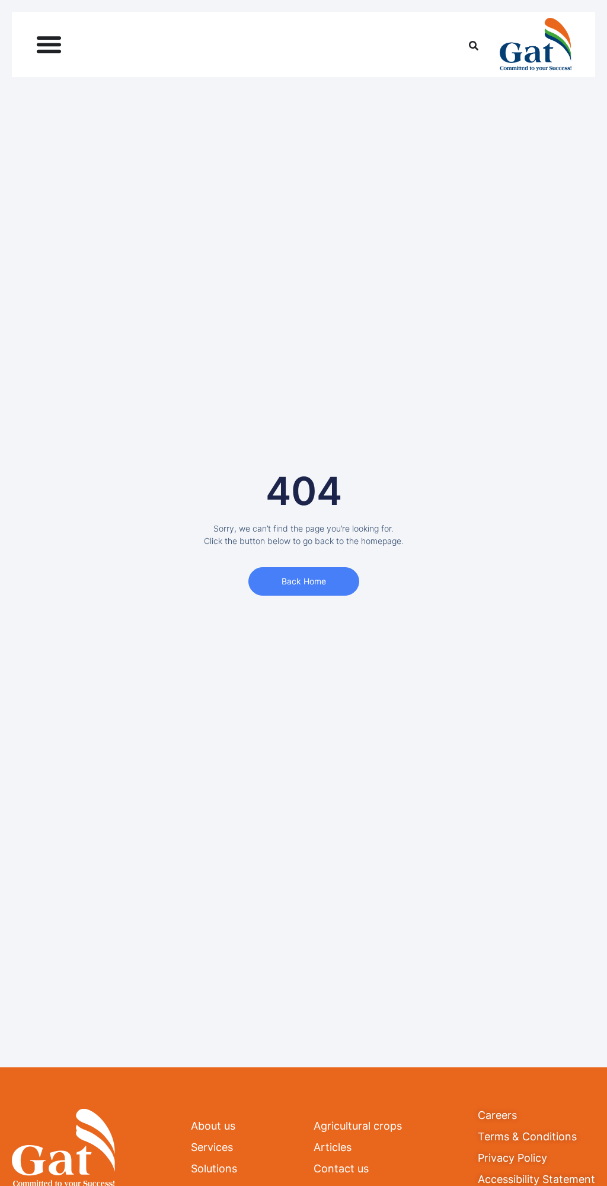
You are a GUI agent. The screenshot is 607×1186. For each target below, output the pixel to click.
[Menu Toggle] (49, 44)
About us (213, 1126)
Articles (333, 1147)
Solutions (214, 1168)
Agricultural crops (358, 1126)
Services (212, 1147)
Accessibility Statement (536, 1179)
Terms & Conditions (527, 1136)
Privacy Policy (512, 1158)
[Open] (473, 44)
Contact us (341, 1168)
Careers (497, 1115)
